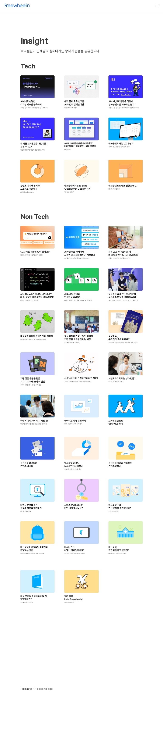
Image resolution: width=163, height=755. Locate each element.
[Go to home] (17, 6)
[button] (157, 6)
